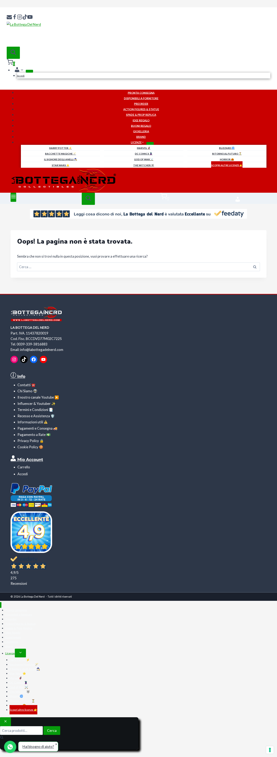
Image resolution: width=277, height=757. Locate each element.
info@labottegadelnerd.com (41, 349)
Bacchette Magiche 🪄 (60, 153)
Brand (141, 137)
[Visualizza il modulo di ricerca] (13, 53)
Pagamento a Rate (31, 434)
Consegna (45, 428)
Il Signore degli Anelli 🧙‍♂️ (60, 159)
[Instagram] (19, 17)
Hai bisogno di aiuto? (38, 746)
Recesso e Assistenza (33, 416)
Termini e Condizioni (32, 410)
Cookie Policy (27, 447)
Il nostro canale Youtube (35, 397)
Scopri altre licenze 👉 (227, 165)
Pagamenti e (27, 428)
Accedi (21, 75)
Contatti (24, 385)
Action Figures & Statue (141, 109)
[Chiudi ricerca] (5, 721)
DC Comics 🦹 (143, 153)
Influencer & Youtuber (34, 403)
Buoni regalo (141, 125)
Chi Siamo (24, 391)
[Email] (9, 17)
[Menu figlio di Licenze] (150, 143)
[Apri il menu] (13, 197)
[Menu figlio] (29, 71)
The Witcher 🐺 (143, 165)
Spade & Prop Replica (141, 114)
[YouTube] (30, 17)
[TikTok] (25, 17)
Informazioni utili (30, 422)
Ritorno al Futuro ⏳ (227, 153)
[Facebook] (14, 17)
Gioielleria (141, 131)
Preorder (141, 103)
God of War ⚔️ (143, 159)
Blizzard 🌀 (227, 147)
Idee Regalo (141, 120)
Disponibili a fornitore (141, 98)
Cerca (52, 730)
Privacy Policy (28, 441)
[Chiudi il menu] (0, 605)
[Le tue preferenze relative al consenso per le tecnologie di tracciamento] (270, 750)
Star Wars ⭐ (60, 165)
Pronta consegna (141, 92)
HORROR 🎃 (227, 159)
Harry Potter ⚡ (60, 147)
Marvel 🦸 (143, 147)
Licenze (10, 653)
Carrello (23, 467)
